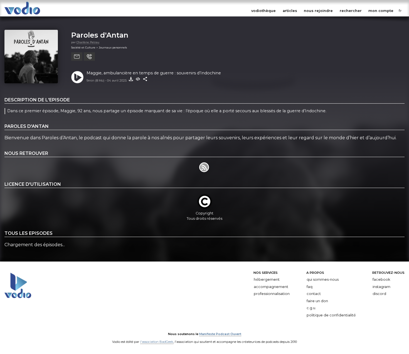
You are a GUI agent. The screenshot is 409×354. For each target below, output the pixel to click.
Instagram (381, 286)
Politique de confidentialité (331, 315)
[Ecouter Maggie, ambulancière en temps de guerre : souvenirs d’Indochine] (77, 77)
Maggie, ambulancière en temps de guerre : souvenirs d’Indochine (154, 72)
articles (290, 11)
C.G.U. (311, 308)
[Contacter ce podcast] (76, 56)
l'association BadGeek (156, 342)
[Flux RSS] (204, 170)
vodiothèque (263, 11)
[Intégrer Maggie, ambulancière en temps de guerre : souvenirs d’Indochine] (138, 79)
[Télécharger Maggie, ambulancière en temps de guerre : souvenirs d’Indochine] (131, 79)
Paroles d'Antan (99, 35)
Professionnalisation (272, 294)
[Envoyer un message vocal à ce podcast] (89, 56)
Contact (314, 294)
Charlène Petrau (88, 42)
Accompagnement (271, 286)
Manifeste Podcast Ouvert (220, 334)
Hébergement (267, 279)
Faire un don (317, 301)
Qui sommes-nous (323, 279)
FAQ (309, 286)
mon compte (380, 11)
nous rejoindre (318, 11)
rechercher (351, 11)
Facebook (381, 279)
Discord (379, 294)
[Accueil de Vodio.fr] (22, 14)
